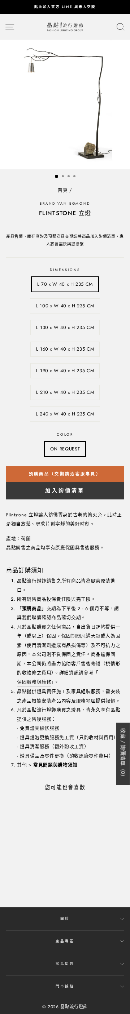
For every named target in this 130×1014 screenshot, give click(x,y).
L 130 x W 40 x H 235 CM (65, 327)
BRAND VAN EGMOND (65, 203)
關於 (65, 918)
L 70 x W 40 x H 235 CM (65, 284)
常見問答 (65, 963)
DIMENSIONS (65, 269)
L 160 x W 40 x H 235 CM (65, 349)
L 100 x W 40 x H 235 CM (65, 305)
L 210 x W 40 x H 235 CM (65, 392)
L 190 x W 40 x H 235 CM (65, 370)
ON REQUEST (65, 448)
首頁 (63, 190)
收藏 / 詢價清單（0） (123, 753)
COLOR (65, 434)
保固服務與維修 (34, 682)
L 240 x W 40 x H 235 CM (65, 413)
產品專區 (65, 941)
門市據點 (65, 986)
